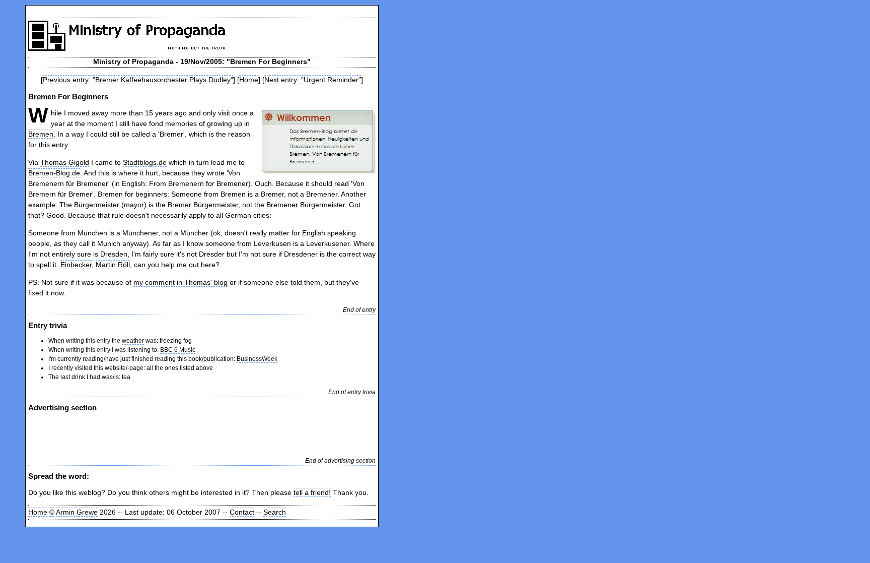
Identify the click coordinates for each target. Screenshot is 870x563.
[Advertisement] (146, 433)
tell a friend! (312, 492)
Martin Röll (113, 265)
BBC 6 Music (177, 349)
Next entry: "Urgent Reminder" (312, 80)
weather (133, 340)
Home (248, 80)
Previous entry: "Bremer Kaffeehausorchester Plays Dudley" (138, 80)
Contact (242, 512)
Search (274, 512)
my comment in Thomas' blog (180, 282)
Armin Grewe (77, 512)
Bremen (40, 134)
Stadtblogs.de (145, 162)
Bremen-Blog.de (54, 173)
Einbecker (76, 265)
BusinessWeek (257, 358)
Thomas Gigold (64, 162)
